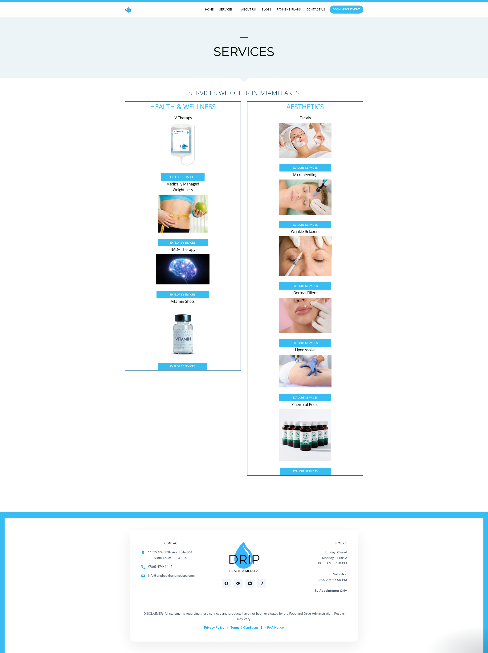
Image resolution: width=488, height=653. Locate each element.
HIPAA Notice (274, 627)
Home (209, 9)
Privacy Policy (214, 627)
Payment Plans (289, 9)
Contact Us (316, 9)
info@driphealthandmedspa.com (171, 575)
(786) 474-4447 (160, 566)
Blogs (266, 9)
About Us (248, 9)
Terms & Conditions (244, 627)
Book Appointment (346, 9)
